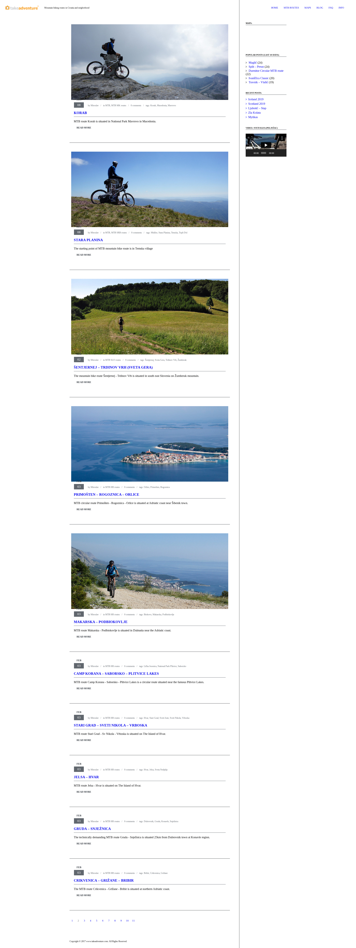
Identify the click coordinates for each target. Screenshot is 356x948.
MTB (107, 105)
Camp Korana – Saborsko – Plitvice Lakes (116, 674)
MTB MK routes (118, 105)
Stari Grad (154, 718)
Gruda (157, 821)
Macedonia (162, 105)
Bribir (146, 873)
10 (127, 920)
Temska (174, 232)
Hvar (146, 718)
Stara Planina (164, 232)
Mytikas (253, 117)
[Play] (250, 153)
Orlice (146, 487)
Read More (84, 127)
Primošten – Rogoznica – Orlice (106, 494)
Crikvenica (155, 873)
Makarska (157, 614)
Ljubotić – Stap (257, 108)
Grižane (164, 873)
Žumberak (182, 360)
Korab (153, 105)
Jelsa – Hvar (86, 777)
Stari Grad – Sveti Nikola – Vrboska (110, 725)
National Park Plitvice (167, 666)
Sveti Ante (164, 718)
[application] (266, 145)
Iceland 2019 (255, 99)
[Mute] (277, 153)
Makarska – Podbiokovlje (101, 622)
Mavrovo (172, 105)
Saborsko (182, 666)
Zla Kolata (254, 112)
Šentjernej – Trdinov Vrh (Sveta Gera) (113, 367)
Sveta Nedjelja (161, 769)
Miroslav (95, 105)
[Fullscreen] (282, 153)
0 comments (136, 105)
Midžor (154, 232)
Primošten (154, 487)
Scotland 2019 (256, 103)
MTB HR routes (112, 487)
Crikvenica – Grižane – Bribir (104, 880)
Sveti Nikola (175, 718)
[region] (266, 37)
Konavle (165, 821)
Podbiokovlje (168, 614)
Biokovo (147, 614)
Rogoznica (165, 487)
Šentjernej (149, 360)
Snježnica (174, 821)
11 (133, 920)
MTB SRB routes (119, 232)
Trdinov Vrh (171, 360)
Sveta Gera (159, 360)
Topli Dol (183, 232)
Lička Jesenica (150, 666)
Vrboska (185, 718)
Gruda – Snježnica (92, 829)
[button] (251, 38)
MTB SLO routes (113, 360)
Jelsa (151, 769)
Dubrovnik (149, 821)
